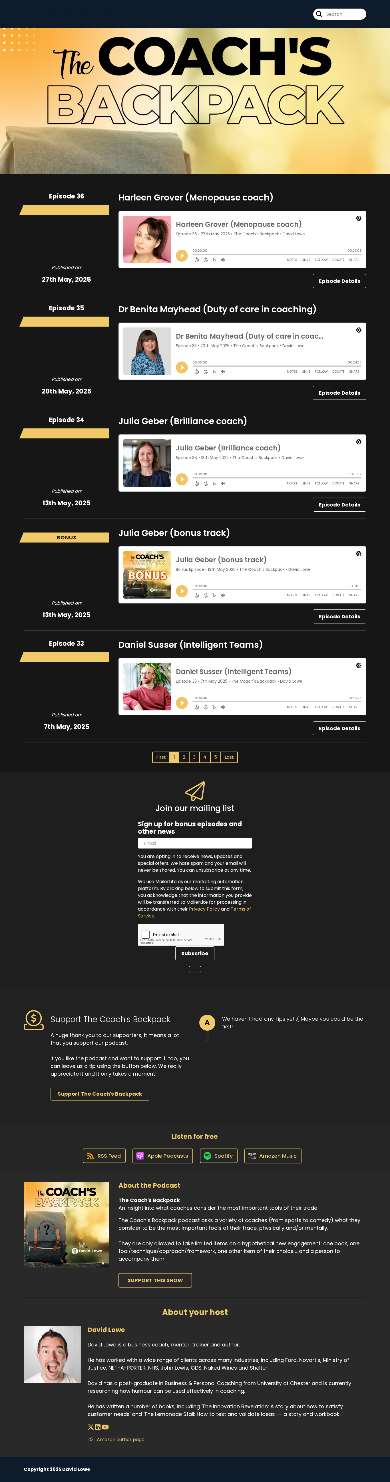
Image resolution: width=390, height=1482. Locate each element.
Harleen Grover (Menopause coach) (196, 197)
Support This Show (155, 1280)
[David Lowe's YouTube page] (105, 1427)
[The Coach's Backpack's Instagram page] (286, 14)
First (161, 757)
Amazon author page (120, 1439)
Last (229, 757)
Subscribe (194, 953)
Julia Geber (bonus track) (174, 533)
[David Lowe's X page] (91, 1427)
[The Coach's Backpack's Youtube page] (300, 14)
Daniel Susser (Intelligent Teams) (190, 645)
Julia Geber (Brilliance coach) (183, 421)
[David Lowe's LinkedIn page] (97, 1427)
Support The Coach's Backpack (100, 1093)
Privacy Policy (204, 909)
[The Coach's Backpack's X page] (276, 14)
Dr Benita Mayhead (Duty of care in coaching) (217, 309)
